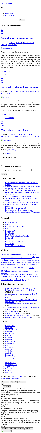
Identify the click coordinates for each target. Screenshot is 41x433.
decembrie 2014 (10, 359)
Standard (20, 389)
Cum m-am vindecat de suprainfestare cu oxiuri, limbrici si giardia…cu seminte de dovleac (21, 289)
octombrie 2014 (10, 363)
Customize (5, 382)
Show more (7, 386)
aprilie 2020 (9, 328)
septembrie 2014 (11, 365)
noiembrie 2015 (10, 343)
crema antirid (19, 258)
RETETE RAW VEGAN (20, 136)
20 (2, 78)
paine (23, 264)
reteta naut (26, 271)
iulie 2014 (8, 369)
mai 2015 (8, 349)
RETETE (19, 43)
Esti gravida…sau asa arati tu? (15, 208)
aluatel (27, 254)
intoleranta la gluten (20, 262)
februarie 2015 (10, 355)
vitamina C (33, 279)
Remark (19, 399)
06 (2, 30)
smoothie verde (18, 274)
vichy (28, 279)
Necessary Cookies (9, 389)
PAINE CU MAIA (11, 230)
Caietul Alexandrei (6, 3)
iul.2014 (2, 33)
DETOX (12, 43)
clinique (12, 258)
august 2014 (9, 367)
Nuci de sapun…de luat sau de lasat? (18, 315)
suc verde (27, 274)
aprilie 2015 (9, 351)
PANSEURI (9, 232)
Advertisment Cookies (10, 419)
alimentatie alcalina (17, 254)
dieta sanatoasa (10, 260)
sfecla (31, 271)
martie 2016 (9, 339)
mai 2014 (8, 372)
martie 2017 (9, 332)
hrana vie (11, 262)
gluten (5, 262)
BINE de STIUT (11, 222)
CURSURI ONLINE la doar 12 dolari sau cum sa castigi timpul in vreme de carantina (22, 188)
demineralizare (28, 258)
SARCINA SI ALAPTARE (15, 246)
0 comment (9, 75)
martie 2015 (9, 353)
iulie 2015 (8, 345)
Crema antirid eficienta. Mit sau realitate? (19, 304)
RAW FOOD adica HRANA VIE (27, 91)
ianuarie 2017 (10, 335)
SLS (12, 274)
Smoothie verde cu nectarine (17, 38)
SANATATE (12, 45)
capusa (7, 258)
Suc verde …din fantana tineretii (19, 87)
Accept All (22, 382)
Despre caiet (9, 15)
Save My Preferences (17, 428)
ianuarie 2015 (10, 357)
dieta (2, 260)
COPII (11, 134)
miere (29, 262)
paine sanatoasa (18, 267)
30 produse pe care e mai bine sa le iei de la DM (21, 202)
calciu (3, 258)
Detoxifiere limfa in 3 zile (14, 298)
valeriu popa (20, 279)
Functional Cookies (10, 399)
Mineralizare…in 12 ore (14, 130)
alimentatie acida (5, 254)
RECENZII (9, 238)
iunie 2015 (9, 347)
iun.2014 (2, 81)
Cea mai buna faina (12, 311)
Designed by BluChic (16, 378)
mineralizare (35, 262)
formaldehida (35, 260)
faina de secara (20, 260)
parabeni (26, 267)
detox (35, 257)
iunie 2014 (9, 370)
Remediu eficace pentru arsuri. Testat (18, 317)
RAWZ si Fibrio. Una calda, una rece (18, 196)
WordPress (4, 378)
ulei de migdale (13, 276)
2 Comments (9, 118)
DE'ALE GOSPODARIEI (14, 226)
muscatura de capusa (8, 264)
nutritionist (18, 264)
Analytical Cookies (9, 409)
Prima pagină (9, 13)
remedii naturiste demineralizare (15, 271)
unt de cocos (33, 276)
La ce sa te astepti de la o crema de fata (18, 210)
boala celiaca (33, 254)
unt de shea (7, 279)
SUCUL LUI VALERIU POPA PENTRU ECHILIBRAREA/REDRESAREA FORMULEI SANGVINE (22, 192)
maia (26, 262)
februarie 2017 (10, 333)
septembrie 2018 (11, 330)
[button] (2, 9)
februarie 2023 (10, 326)
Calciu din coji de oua (12, 313)
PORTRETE (9, 234)
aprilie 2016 (9, 337)
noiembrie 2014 (10, 361)
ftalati (2, 262)
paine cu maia (6, 267)
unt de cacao (24, 276)
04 (2, 121)
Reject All (14, 382)
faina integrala (27, 260)
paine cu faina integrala (31, 264)
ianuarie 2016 (10, 341)
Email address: (6, 170)
